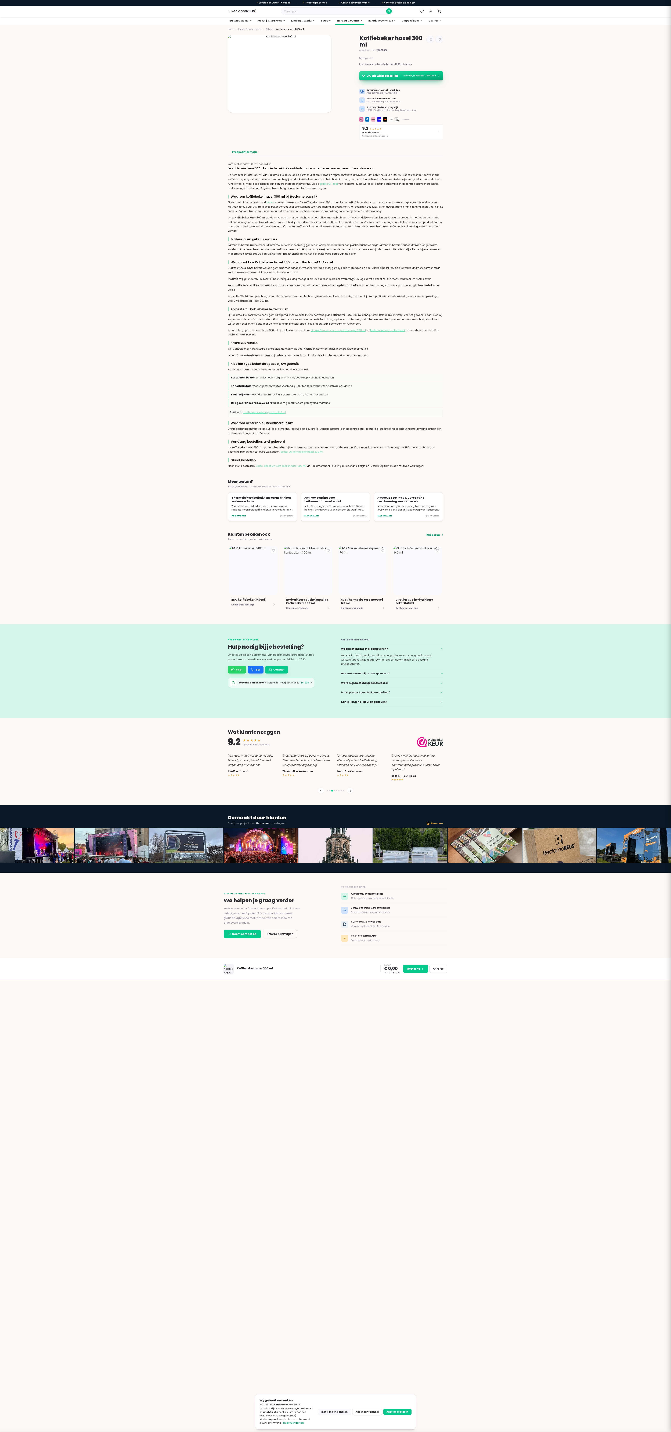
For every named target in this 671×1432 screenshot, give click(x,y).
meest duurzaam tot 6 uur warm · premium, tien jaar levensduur (280, 394)
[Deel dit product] (430, 39)
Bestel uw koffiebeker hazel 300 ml (302, 451)
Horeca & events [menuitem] (348, 20)
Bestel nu (413, 968)
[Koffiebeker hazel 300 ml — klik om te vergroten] (279, 74)
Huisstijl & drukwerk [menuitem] (269, 20)
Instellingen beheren (334, 1411)
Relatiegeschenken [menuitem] (380, 20)
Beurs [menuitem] (324, 20)
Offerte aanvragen (279, 934)
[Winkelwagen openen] (439, 11)
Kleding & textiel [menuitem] (301, 20)
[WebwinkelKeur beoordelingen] (430, 742)
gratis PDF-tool (329, 184)
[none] (240, 21)
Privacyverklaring (293, 1422)
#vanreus (437, 823)
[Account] (430, 11)
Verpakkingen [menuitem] (411, 20)
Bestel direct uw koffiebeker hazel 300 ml (281, 466)
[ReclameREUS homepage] (242, 11)
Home (231, 29)
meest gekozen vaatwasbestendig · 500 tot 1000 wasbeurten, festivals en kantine (291, 386)
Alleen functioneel (367, 1411)
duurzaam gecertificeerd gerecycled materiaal (280, 403)
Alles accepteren (397, 1411)
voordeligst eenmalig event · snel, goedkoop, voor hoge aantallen (282, 377)
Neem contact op (244, 934)
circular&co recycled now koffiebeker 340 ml (338, 330)
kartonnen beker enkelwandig (388, 330)
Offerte (438, 968)
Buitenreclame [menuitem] (239, 20)
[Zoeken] (389, 11)
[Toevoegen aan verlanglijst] (439, 39)
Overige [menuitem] (433, 20)
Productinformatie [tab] (245, 152)
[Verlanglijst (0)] (422, 11)
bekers (270, 202)
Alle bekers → (435, 535)
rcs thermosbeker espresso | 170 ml (264, 412)
